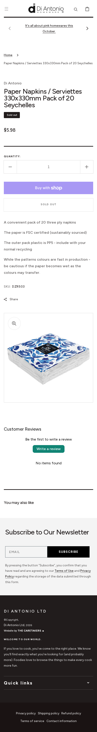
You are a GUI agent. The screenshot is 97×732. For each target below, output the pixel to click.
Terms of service (32, 721)
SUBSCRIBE (68, 552)
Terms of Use (64, 570)
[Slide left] (10, 28)
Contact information (61, 721)
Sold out (48, 204)
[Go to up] (90, 725)
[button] (6, 9)
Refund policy (71, 713)
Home (8, 55)
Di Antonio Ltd (14, 625)
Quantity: (12, 156)
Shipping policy (48, 713)
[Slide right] (87, 28)
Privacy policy (26, 713)
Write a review (49, 449)
